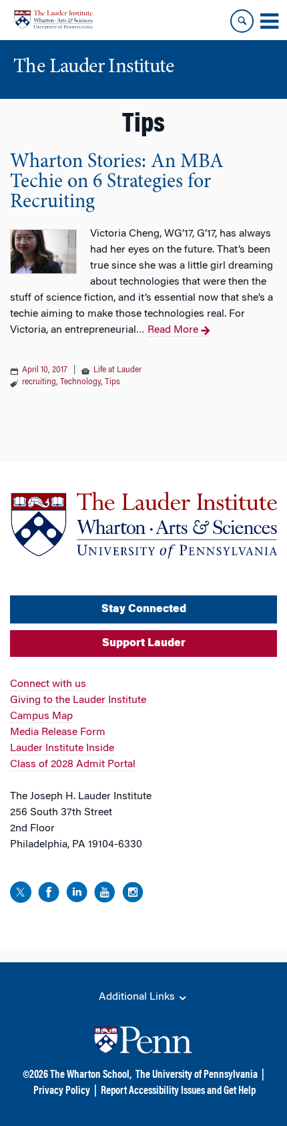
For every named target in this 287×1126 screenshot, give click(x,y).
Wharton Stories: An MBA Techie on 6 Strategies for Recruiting (117, 182)
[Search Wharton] (242, 21)
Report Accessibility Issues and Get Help (178, 1091)
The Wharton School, (90, 1075)
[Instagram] (133, 894)
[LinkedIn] (76, 894)
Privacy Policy (61, 1091)
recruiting (39, 382)
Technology (80, 382)
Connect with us (48, 684)
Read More (173, 330)
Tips (112, 382)
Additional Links (138, 997)
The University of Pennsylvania (196, 1075)
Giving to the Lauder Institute (78, 700)
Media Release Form (57, 732)
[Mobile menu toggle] (269, 21)
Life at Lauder (117, 370)
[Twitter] (20, 894)
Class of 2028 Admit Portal (72, 764)
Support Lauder (144, 643)
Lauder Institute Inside (62, 748)
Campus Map (41, 716)
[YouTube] (104, 894)
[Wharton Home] (53, 19)
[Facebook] (48, 894)
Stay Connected (143, 609)
